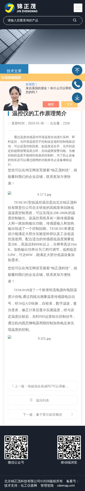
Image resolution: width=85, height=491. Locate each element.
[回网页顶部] (77, 70)
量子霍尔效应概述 (49, 414)
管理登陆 (47, 485)
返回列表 (42, 400)
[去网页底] (77, 98)
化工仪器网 (29, 485)
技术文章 (14, 71)
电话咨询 (77, 84)
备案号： (72, 481)
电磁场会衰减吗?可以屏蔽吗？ (50, 386)
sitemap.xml (66, 485)
